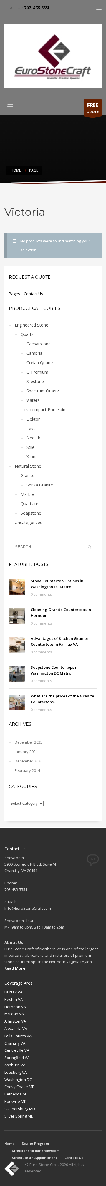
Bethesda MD (16, 1094)
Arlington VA (15, 1021)
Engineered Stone (31, 325)
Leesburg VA (15, 1072)
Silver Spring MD (19, 1116)
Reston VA (13, 999)
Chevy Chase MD (19, 1086)
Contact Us (73, 1157)
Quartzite (29, 503)
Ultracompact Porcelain (43, 409)
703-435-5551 (36, 8)
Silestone (35, 381)
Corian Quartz (39, 362)
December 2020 (28, 761)
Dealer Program (35, 1143)
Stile (30, 447)
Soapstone (31, 513)
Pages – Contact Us (26, 293)
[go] (89, 547)
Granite (27, 475)
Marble (27, 494)
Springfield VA (16, 1057)
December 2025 (28, 742)
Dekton (33, 419)
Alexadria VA (15, 1028)
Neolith (33, 438)
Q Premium (37, 372)
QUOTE (93, 108)
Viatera (33, 400)
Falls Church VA (18, 1035)
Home (9, 1143)
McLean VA (14, 1013)
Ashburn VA (14, 1065)
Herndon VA (15, 1006)
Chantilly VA (14, 1043)
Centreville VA (16, 1050)
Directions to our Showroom (35, 1150)
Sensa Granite (39, 485)
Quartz (27, 334)
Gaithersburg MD (19, 1108)
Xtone (32, 456)
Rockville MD (15, 1101)
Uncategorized (28, 522)
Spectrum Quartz (42, 391)
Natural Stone (28, 466)
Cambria (34, 353)
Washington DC (18, 1079)
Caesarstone (38, 344)
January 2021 (26, 751)
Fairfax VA (13, 992)
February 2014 (27, 770)
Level (31, 428)
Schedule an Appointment (34, 1157)
